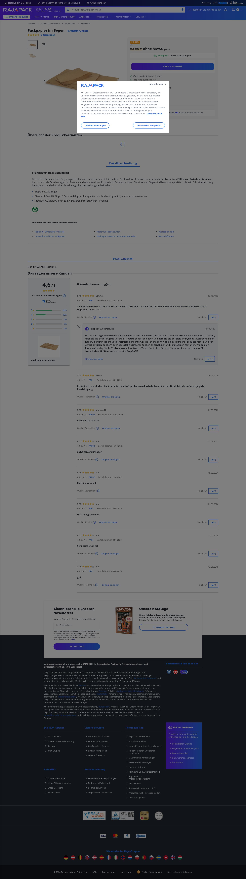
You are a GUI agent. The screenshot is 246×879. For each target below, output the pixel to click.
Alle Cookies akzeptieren (149, 125)
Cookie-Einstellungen (95, 125)
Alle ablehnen (156, 84)
